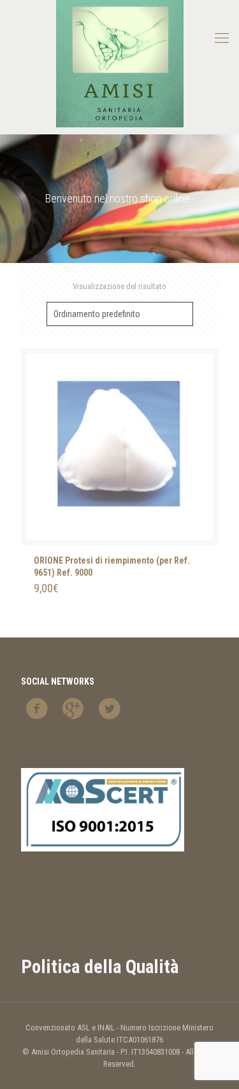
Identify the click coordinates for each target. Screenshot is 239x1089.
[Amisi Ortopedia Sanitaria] (119, 63)
